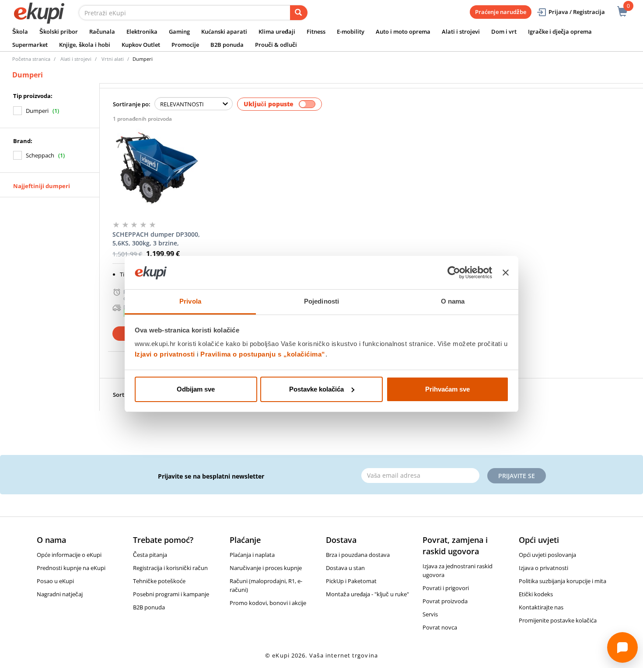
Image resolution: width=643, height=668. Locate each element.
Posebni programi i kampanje (171, 594)
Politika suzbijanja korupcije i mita (562, 581)
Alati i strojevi (461, 31)
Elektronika (141, 31)
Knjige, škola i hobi (84, 45)
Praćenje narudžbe (500, 12)
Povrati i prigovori (446, 588)
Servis (430, 614)
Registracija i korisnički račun (170, 568)
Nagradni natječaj (60, 594)
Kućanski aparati (224, 31)
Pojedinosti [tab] (321, 301)
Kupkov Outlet (141, 45)
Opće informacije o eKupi (69, 555)
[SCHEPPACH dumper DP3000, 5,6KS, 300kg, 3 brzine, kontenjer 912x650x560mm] (157, 170)
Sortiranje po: (131, 104)
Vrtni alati (112, 59)
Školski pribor (58, 31)
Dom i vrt (504, 31)
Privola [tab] (190, 301)
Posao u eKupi (55, 581)
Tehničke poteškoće (159, 581)
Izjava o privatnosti (543, 568)
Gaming (179, 31)
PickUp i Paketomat (351, 581)
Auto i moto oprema (403, 31)
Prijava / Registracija (577, 12)
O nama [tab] (453, 301)
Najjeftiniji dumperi (41, 186)
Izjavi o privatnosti (165, 354)
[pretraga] (299, 12)
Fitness (316, 31)
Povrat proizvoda (445, 601)
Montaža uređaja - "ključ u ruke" (367, 594)
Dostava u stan (345, 568)
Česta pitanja (150, 555)
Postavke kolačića (316, 389)
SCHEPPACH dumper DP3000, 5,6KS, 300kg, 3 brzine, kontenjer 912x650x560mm (156, 239)
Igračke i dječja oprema (560, 31)
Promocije (185, 45)
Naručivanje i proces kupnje (266, 568)
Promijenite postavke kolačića (558, 620)
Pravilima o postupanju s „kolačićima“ (262, 354)
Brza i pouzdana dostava (358, 555)
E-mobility (350, 31)
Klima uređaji (277, 31)
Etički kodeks (536, 594)
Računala (102, 31)
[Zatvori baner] (506, 272)
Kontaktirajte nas (541, 607)
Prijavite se (516, 476)
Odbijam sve (196, 389)
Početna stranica (31, 59)
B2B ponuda (227, 45)
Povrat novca (440, 627)
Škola (20, 31)
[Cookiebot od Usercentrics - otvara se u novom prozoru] (454, 272)
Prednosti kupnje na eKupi (71, 568)
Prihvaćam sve (447, 389)
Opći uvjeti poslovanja (547, 555)
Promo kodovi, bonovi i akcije (268, 603)
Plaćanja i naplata (252, 555)
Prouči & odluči (276, 45)
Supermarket (30, 45)
